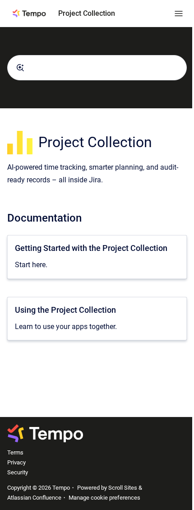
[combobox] (97, 68)
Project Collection (86, 13)
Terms (15, 452)
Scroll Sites (122, 487)
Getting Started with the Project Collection (91, 248)
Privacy (16, 462)
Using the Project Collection (65, 310)
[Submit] (20, 67)
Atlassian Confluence (34, 497)
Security (17, 472)
